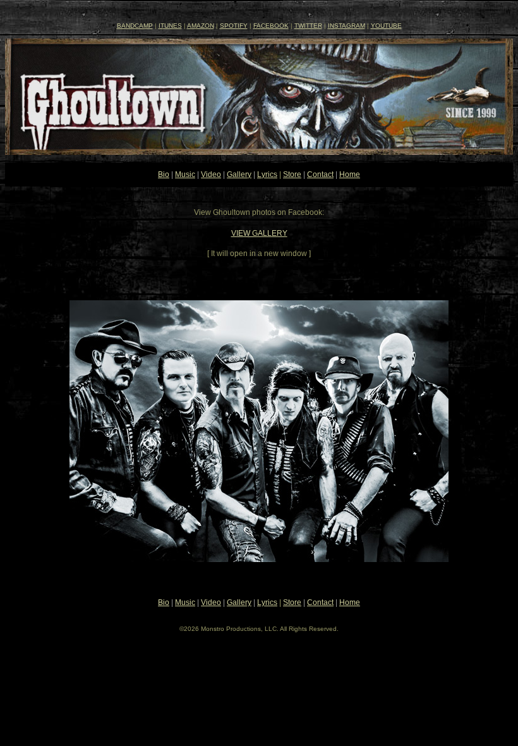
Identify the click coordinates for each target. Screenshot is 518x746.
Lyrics (267, 174)
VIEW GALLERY (259, 233)
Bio (163, 174)
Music (185, 174)
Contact (320, 174)
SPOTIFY (234, 25)
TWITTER (308, 25)
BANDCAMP (135, 25)
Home (349, 174)
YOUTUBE (386, 25)
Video (211, 174)
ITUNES (170, 25)
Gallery (239, 174)
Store (292, 174)
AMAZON (200, 25)
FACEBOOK (271, 25)
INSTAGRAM (346, 25)
